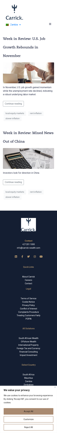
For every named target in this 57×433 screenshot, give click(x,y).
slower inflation (13, 118)
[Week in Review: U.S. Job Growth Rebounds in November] (28, 72)
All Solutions (29, 328)
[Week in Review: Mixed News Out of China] (28, 158)
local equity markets (15, 113)
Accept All (28, 411)
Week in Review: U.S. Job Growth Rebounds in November (24, 47)
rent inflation (36, 113)
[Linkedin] (16, 256)
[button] (50, 23)
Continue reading (13, 103)
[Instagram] (34, 256)
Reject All (28, 427)
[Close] (55, 387)
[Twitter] (28, 256)
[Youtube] (41, 256)
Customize (29, 419)
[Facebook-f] (22, 256)
